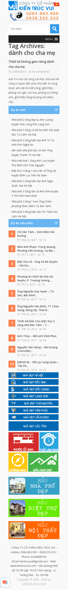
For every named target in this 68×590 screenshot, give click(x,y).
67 (44, 299)
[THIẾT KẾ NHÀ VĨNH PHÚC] (33, 412)
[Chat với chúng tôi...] (5, 586)
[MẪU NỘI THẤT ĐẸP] (34, 538)
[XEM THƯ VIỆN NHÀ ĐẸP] (43, 470)
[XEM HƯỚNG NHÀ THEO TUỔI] (18, 470)
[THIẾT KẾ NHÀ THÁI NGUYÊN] (33, 405)
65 (44, 329)
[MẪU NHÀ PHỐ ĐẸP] (34, 493)
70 (43, 284)
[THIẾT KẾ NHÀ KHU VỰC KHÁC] (33, 430)
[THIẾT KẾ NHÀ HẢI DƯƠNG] (33, 419)
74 (44, 240)
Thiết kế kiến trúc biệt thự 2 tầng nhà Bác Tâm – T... (36, 323)
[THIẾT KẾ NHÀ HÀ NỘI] (33, 377)
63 (44, 355)
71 (44, 269)
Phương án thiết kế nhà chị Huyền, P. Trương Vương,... (35, 278)
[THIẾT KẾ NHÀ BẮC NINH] (33, 384)
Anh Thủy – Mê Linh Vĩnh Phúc (37, 336)
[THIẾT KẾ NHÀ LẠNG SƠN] (33, 398)
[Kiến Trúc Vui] (34, 5)
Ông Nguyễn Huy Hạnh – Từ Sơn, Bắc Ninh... (35, 293)
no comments (40, 71)
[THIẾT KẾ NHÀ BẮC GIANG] (33, 391)
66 (44, 314)
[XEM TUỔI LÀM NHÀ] (48, 450)
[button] (49, 39)
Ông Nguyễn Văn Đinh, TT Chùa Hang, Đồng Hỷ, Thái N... (38, 308)
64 (44, 340)
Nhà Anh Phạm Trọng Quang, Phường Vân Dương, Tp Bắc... (36, 248)
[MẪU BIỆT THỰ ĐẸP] (34, 516)
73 (43, 254)
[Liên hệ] (34, 20)
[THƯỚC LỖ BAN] (23, 450)
